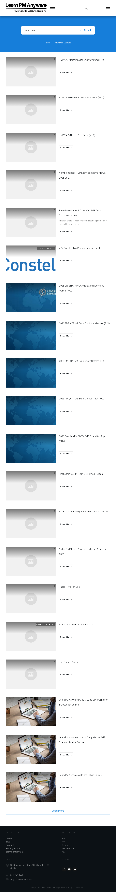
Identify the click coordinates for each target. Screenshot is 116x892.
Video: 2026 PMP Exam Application (76, 624)
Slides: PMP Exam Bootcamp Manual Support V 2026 (82, 552)
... (59, 65)
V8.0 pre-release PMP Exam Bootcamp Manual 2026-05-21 (82, 175)
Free (63, 841)
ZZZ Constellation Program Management (79, 248)
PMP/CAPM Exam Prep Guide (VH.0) (77, 135)
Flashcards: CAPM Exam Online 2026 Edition (81, 474)
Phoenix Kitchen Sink (69, 587)
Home (9, 838)
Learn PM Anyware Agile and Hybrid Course (80, 775)
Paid (63, 852)
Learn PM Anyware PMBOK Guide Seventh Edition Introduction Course (83, 702)
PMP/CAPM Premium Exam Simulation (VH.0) (81, 97)
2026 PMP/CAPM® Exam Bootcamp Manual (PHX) (84, 323)
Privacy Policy (13, 848)
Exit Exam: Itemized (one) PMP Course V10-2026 (83, 511)
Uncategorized (46, 248)
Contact (10, 845)
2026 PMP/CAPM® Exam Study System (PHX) (82, 361)
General (65, 845)
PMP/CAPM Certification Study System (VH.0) (81, 60)
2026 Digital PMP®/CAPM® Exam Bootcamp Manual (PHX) (81, 288)
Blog (8, 841)
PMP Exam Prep (45, 624)
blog (63, 838)
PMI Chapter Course (69, 662)
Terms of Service (14, 852)
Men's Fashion (68, 848)
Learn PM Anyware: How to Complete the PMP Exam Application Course (82, 740)
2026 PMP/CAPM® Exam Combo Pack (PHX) (81, 398)
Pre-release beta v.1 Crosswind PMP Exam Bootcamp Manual (80, 213)
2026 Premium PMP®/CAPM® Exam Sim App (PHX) (82, 439)
